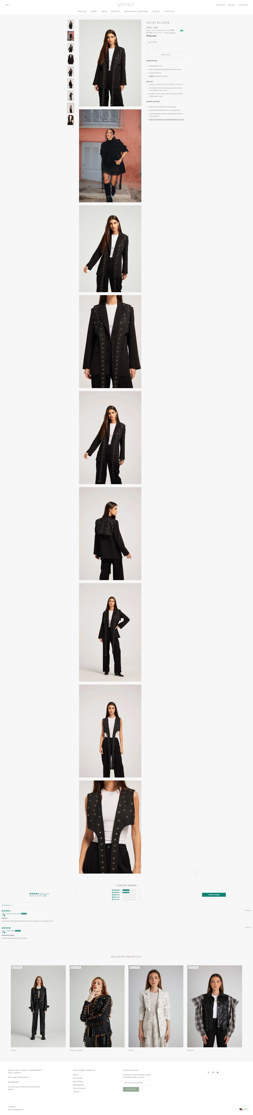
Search (231, 5)
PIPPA (13, 1050)
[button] (116, 890)
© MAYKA (12, 1107)
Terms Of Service (79, 1088)
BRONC (190, 1050)
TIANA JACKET (76, 1050)
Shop (104, 11)
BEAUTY (115, 11)
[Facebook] (208, 1072)
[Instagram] (213, 1072)
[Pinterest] (217, 1072)
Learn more (170, 33)
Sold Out (166, 55)
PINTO (131, 1050)
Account (220, 5)
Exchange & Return (136, 11)
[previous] (6, 1007)
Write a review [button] (214, 895)
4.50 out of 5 (44, 894)
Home (94, 11)
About (156, 11)
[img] (6, 911)
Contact (169, 11)
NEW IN (82, 11)
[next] (247, 1007)
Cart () (243, 5)
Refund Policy (78, 1081)
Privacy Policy (78, 1078)
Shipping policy (78, 1085)
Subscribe (131, 1089)
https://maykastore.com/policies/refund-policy (166, 120)
